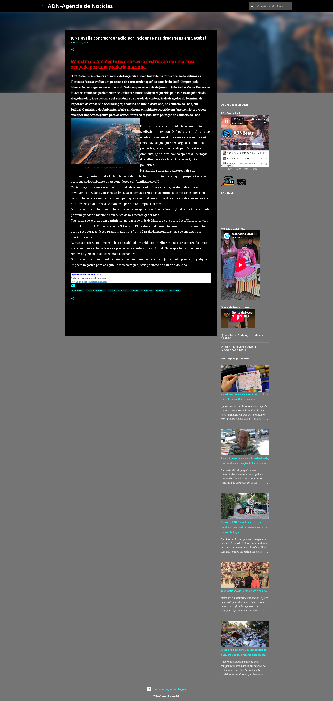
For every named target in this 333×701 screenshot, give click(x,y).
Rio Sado (161, 291)
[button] (73, 49)
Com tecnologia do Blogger (168, 689)
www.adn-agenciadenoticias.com (89, 281)
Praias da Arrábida (141, 291)
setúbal (174, 291)
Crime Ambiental (96, 291)
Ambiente (77, 291)
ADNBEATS (227, 169)
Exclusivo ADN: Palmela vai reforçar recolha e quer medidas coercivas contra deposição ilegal (244, 527)
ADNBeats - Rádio (247, 169)
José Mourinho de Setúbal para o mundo (244, 591)
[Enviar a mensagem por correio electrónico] (73, 287)
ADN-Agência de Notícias (80, 6)
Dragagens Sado (118, 291)
